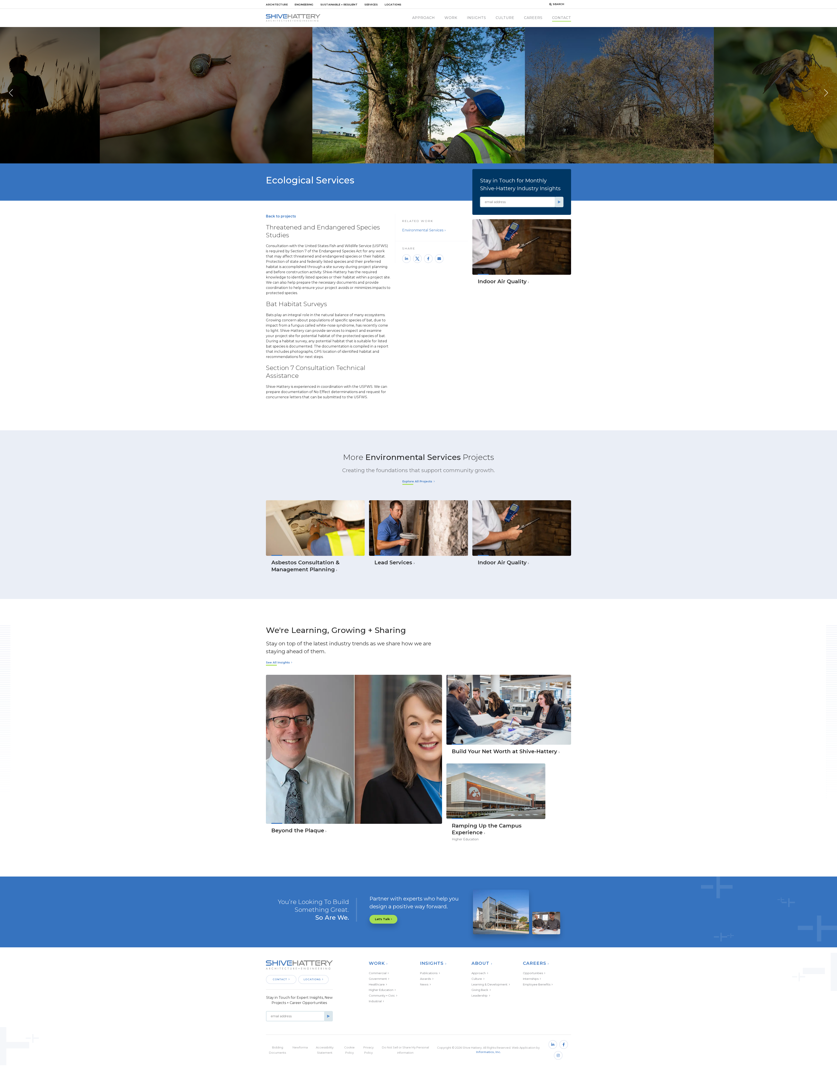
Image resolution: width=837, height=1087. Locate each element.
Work (450, 18)
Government (378, 978)
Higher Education (381, 990)
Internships (531, 978)
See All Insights (278, 662)
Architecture (277, 4)
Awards (425, 978)
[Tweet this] (417, 258)
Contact (561, 18)
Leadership (479, 995)
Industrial (375, 1001)
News (424, 984)
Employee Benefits (536, 984)
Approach (423, 18)
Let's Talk (382, 919)
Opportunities (533, 973)
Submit (559, 202)
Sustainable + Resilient (339, 4)
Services (371, 4)
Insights (476, 18)
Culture (505, 18)
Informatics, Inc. (488, 1052)
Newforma (300, 1047)
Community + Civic (382, 995)
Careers (533, 18)
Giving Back (479, 990)
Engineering (304, 4)
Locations (393, 4)
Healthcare (377, 984)
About (480, 963)
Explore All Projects (417, 481)
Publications (428, 973)
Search (558, 4)
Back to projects (281, 216)
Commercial (377, 973)
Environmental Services (422, 230)
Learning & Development (489, 984)
